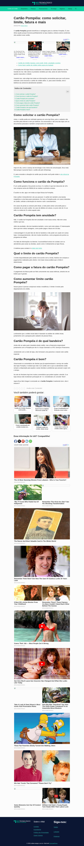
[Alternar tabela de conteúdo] (67, 91)
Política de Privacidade (41, 832)
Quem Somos (38, 835)
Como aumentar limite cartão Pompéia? (29, 105)
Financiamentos (43, 8)
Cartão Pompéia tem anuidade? (25, 98)
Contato (36, 826)
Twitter (56, 827)
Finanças (33, 8)
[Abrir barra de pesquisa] (76, 8)
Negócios (62, 8)
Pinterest (56, 836)
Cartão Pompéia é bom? (23, 109)
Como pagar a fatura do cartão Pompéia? (28, 103)
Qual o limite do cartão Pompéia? (25, 100)
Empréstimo (24, 8)
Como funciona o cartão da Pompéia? (27, 96)
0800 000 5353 (37, 248)
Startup (70, 8)
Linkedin (56, 832)
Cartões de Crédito (13, 8)
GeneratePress (53, 843)
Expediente (37, 829)
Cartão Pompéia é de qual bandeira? (26, 107)
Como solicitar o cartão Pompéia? (26, 94)
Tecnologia (53, 8)
